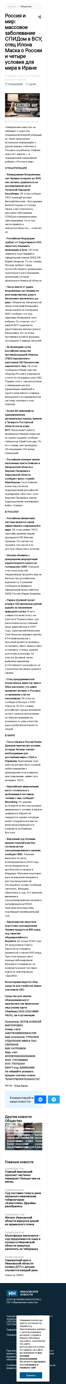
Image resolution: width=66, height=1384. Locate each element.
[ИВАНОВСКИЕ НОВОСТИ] (11, 1294)
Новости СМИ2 (14, 1275)
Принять (31, 1375)
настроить (39, 1361)
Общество (26, 6)
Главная (12, 6)
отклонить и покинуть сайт (29, 1366)
